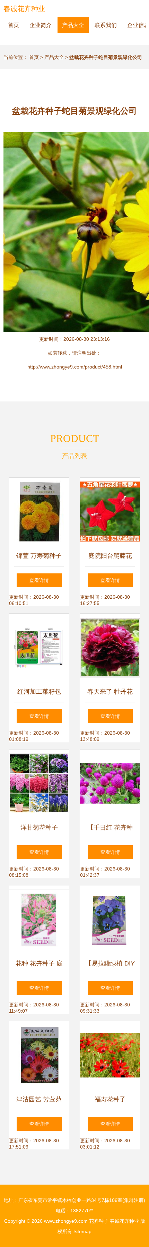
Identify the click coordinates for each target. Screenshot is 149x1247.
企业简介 (40, 25)
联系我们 (106, 25)
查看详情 (39, 580)
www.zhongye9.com (66, 1221)
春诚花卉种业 (24, 8)
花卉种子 (98, 1221)
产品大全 (73, 25)
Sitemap (82, 1231)
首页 (13, 25)
